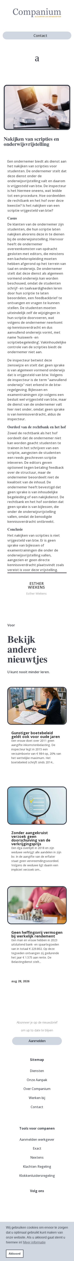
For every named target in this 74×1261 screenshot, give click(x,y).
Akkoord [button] (15, 1253)
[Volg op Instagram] (37, 1204)
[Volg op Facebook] (27, 1204)
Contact (40, 35)
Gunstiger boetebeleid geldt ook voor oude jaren (35, 734)
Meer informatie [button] (34, 1242)
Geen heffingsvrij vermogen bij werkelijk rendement (36, 934)
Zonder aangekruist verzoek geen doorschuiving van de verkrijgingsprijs (30, 838)
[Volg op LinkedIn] (47, 1204)
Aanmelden (37, 1040)
